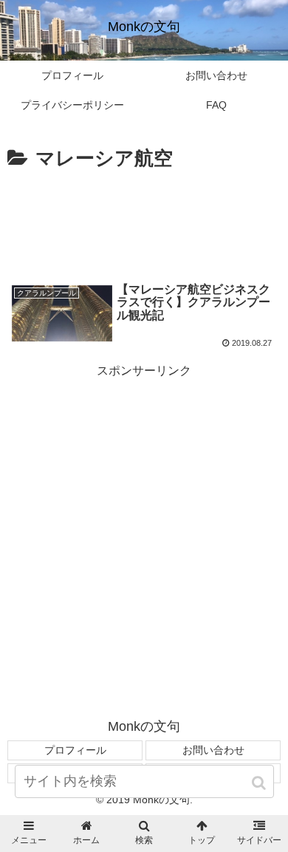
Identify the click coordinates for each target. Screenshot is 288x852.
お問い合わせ (213, 750)
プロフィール (75, 750)
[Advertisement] (144, 220)
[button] (260, 783)
